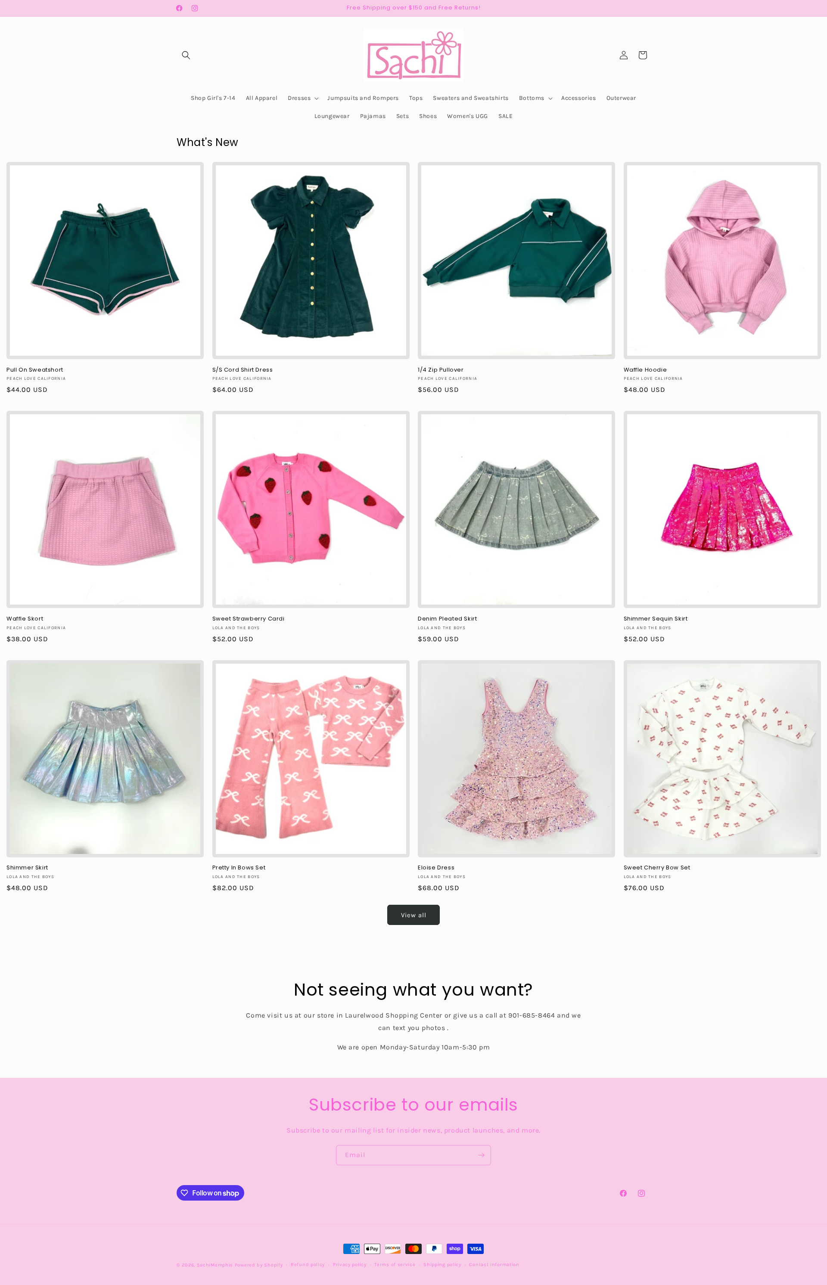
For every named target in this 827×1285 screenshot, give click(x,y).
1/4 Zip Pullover (441, 370)
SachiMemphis (215, 1265)
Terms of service (394, 1264)
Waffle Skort (24, 619)
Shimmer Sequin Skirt (656, 619)
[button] (186, 55)
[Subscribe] (481, 1155)
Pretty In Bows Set (239, 868)
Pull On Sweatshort (34, 370)
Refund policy (308, 1264)
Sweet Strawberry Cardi (248, 619)
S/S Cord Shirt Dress (242, 370)
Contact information (494, 1264)
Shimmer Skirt (27, 868)
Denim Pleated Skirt (447, 619)
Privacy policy (350, 1264)
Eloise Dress (436, 868)
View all (413, 915)
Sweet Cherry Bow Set (657, 868)
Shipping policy (442, 1264)
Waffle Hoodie (645, 370)
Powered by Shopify (259, 1265)
